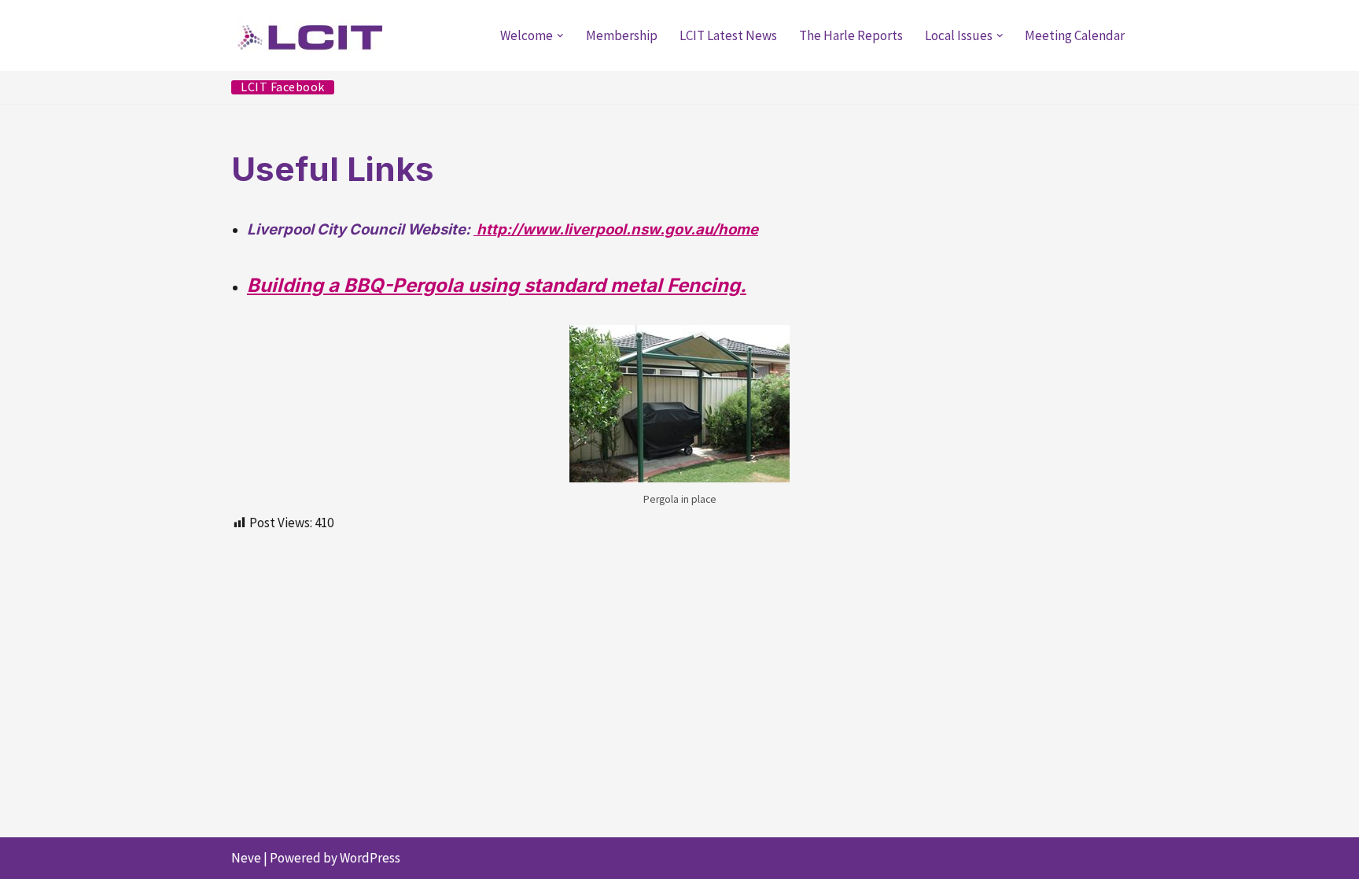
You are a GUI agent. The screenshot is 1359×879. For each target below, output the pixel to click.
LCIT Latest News (728, 35)
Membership (621, 35)
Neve (246, 857)
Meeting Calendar (1075, 35)
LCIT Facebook (283, 87)
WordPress (370, 857)
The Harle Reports (851, 35)
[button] (560, 35)
